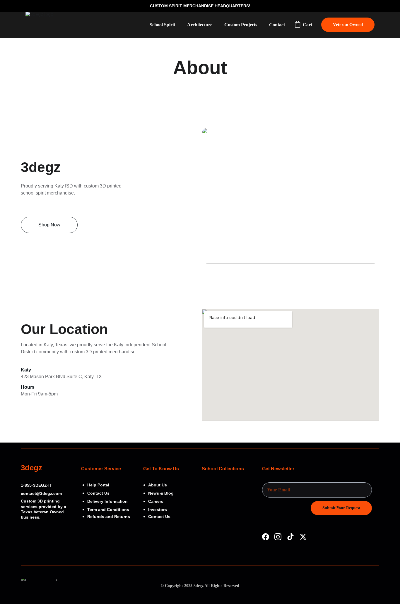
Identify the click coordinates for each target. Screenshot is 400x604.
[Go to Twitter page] (303, 536)
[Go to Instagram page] (277, 536)
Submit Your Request (341, 508)
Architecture (199, 24)
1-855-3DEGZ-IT (36, 485)
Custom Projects (240, 24)
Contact (277, 24)
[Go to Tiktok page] (290, 536)
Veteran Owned (348, 24)
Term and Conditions (108, 509)
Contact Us (159, 516)
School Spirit (162, 24)
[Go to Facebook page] (265, 536)
